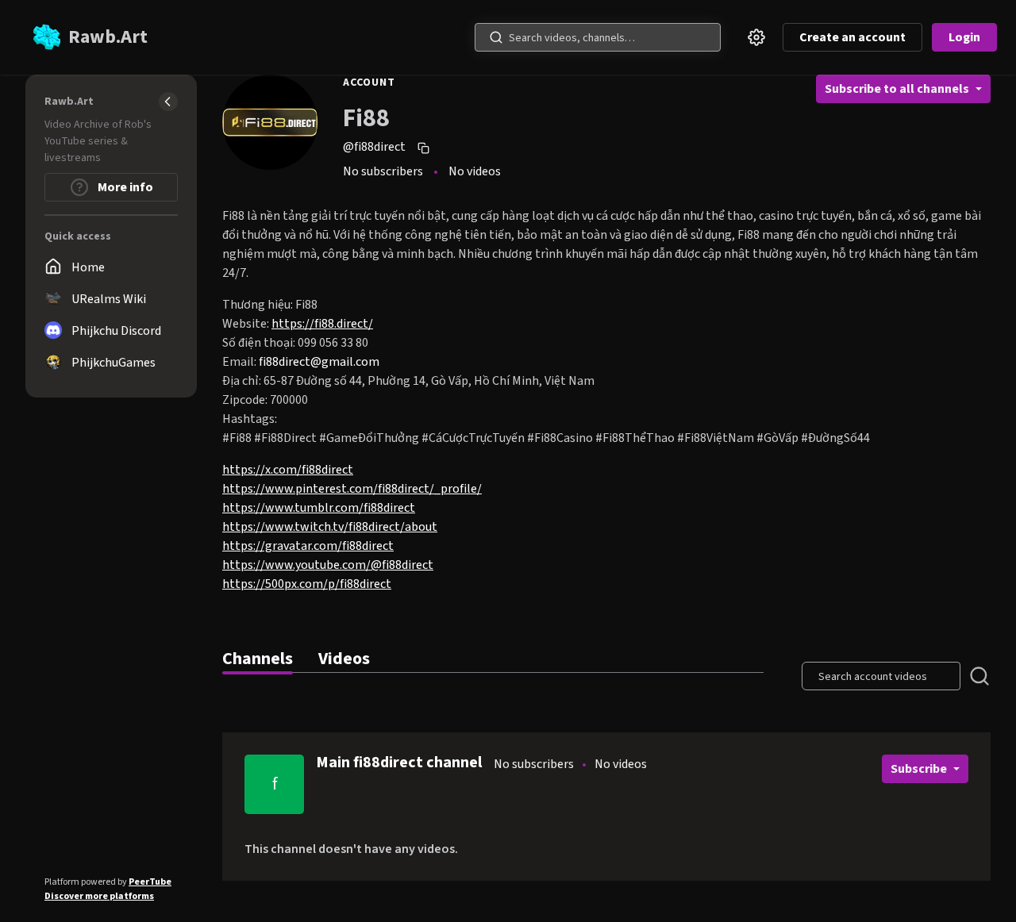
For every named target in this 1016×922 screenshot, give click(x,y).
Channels (257, 658)
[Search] (496, 37)
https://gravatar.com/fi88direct (308, 546)
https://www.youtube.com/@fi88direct (327, 565)
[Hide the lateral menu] (168, 101)
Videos (344, 658)
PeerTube (150, 882)
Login (964, 37)
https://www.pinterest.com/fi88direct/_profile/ (352, 488)
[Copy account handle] (425, 147)
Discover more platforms (99, 896)
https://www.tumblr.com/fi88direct (318, 508)
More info (124, 187)
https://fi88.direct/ (322, 323)
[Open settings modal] (756, 37)
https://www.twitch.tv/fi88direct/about (329, 527)
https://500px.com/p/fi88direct (306, 584)
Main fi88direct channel (399, 762)
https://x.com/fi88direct (287, 469)
